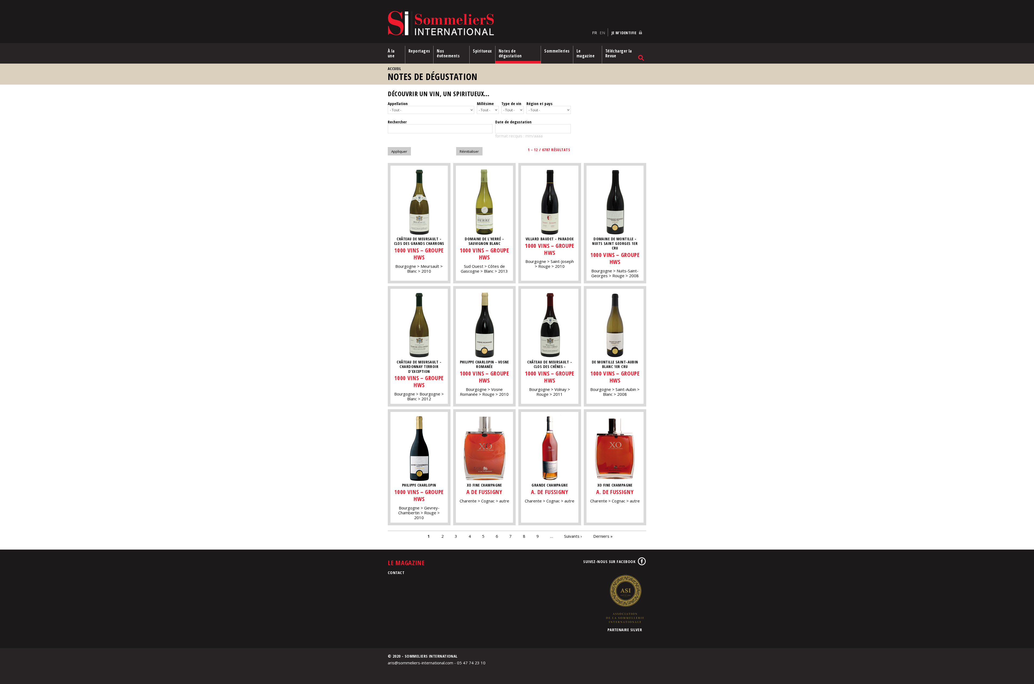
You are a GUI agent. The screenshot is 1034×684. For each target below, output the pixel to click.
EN (602, 32)
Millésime (485, 103)
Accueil (394, 68)
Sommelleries (557, 51)
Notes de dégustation (510, 53)
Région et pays (539, 103)
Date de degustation (513, 121)
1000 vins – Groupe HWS (419, 253)
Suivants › (573, 536)
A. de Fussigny (549, 492)
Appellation (398, 103)
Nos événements (448, 53)
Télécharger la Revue (618, 53)
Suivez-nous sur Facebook (609, 561)
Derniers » (603, 536)
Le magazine (586, 53)
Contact (396, 572)
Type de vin (511, 103)
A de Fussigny (484, 492)
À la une (391, 53)
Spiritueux (482, 51)
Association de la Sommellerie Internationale (624, 599)
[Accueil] (488, 23)
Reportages (419, 51)
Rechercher (397, 121)
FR (594, 32)
